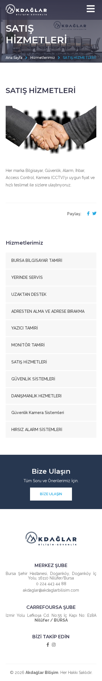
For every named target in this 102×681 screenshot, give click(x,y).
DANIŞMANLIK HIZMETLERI (36, 396)
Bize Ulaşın (51, 494)
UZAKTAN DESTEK (28, 294)
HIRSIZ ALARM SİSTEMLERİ (36, 429)
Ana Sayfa (14, 57)
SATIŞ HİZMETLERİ (29, 362)
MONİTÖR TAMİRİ (28, 345)
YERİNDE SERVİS (27, 277)
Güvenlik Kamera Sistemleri (37, 412)
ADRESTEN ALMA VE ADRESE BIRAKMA (47, 311)
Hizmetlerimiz (42, 57)
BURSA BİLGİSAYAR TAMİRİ (36, 260)
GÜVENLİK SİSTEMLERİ (33, 379)
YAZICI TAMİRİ (24, 328)
